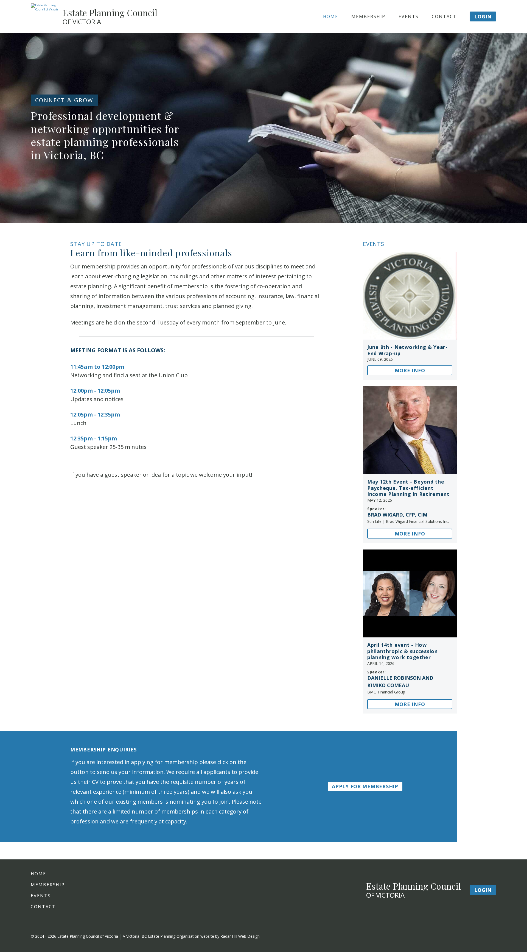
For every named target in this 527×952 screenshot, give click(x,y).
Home (330, 16)
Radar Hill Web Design (240, 936)
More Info (410, 370)
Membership (368, 16)
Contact (444, 16)
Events (409, 16)
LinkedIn (491, 936)
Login (483, 16)
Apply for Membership (365, 786)
